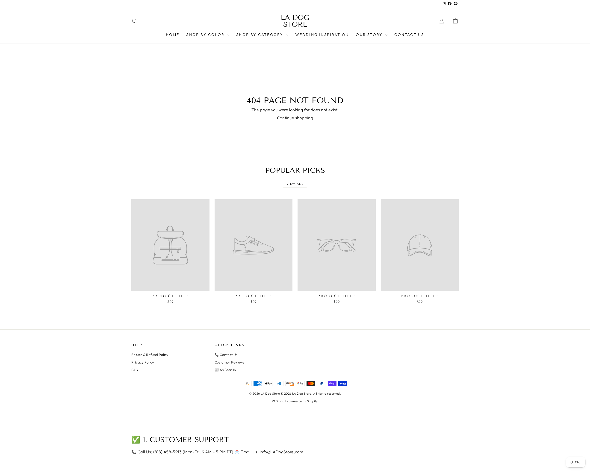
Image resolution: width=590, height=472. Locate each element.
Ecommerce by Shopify (301, 401)
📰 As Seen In (225, 370)
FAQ (134, 370)
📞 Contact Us (226, 354)
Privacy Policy (142, 362)
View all (295, 183)
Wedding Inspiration (322, 34)
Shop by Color (206, 34)
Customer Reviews (229, 362)
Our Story (370, 34)
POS (275, 401)
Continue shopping (295, 117)
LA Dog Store (295, 21)
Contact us (409, 34)
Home (173, 34)
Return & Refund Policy (149, 354)
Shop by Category (260, 34)
